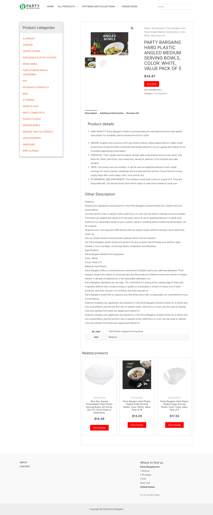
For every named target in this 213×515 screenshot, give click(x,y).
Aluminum (28, 38)
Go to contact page (150, 494)
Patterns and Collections (98, 6)
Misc (25, 93)
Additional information (112, 113)
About (23, 462)
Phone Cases (129, 6)
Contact (25, 466)
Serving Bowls (31, 125)
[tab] (91, 113)
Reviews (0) (132, 113)
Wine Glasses (31, 150)
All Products (66, 6)
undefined (29, 144)
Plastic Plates (32, 119)
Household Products (36, 87)
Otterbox (28, 100)
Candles (28, 44)
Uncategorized (32, 138)
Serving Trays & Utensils (38, 131)
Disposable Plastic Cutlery (40, 57)
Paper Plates (30, 106)
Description (91, 113)
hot (25, 81)
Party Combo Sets (34, 112)
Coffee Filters (31, 51)
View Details (99, 427)
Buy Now (151, 84)
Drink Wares (30, 64)
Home (50, 6)
